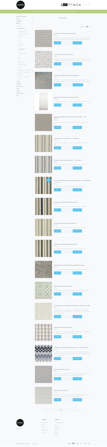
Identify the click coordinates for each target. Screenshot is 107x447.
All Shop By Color (22, 31)
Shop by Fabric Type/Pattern (23, 72)
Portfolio (18, 84)
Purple (19, 58)
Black (19, 38)
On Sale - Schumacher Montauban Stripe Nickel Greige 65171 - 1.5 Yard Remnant (72, 180)
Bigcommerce (26, 443)
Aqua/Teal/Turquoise (23, 33)
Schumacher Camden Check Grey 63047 (63, 327)
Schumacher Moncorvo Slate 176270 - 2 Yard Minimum (66, 138)
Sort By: (37, 27)
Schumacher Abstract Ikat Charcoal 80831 (63, 54)
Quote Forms (45, 11)
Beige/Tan (20, 35)
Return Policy (66, 11)
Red (19, 60)
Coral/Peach (21, 44)
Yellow (19, 67)
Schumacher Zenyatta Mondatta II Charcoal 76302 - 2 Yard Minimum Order (71, 347)
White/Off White (22, 64)
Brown (19, 42)
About (52, 11)
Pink (19, 55)
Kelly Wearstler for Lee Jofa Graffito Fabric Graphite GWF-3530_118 (69, 265)
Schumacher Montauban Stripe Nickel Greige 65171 (65, 244)
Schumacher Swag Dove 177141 (61, 390)
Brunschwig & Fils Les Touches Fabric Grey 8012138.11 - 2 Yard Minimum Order (72, 305)
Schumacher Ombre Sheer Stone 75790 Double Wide (66, 97)
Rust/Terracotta (21, 62)
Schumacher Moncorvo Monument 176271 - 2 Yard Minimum (68, 160)
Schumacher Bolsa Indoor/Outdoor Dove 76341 (65, 33)
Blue (19, 40)
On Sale (19, 78)
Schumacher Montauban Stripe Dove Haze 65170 (65, 223)
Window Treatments (21, 16)
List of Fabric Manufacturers (23, 76)
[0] (89, 4)
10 (77, 409)
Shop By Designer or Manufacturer (25, 69)
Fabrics (18, 23)
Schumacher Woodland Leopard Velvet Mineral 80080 (66, 75)
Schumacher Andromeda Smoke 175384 (63, 286)
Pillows (18, 18)
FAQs (73, 11)
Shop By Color (20, 28)
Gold (19, 47)
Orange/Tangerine (22, 53)
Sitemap (35, 443)
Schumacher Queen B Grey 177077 (62, 369)
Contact (59, 11)
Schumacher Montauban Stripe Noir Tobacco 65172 (66, 202)
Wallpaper (19, 21)
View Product (67, 42)
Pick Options (77, 42)
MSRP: (55, 182)
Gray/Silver (21, 49)
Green (19, 51)
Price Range (20, 74)
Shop (37, 11)
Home (32, 11)
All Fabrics (19, 26)
